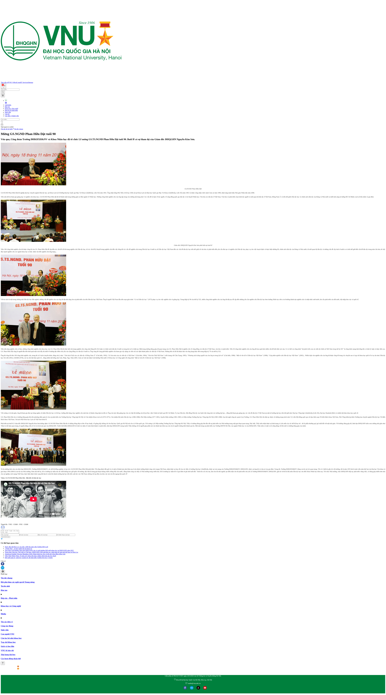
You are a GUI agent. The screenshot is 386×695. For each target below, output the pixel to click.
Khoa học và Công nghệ (11, 606)
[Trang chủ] (61, 81)
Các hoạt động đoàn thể (11, 659)
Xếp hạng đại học (8, 654)
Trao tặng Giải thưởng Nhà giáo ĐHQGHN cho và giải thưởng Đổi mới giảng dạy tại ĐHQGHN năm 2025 (39, 550)
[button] (193, 564)
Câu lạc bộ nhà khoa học (11, 638)
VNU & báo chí (7, 650)
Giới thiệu (8, 105)
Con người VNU (7, 634)
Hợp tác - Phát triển (9, 598)
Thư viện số (4, 82)
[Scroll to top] (3, 663)
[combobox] (3, 86)
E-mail (18, 82)
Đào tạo (7, 107)
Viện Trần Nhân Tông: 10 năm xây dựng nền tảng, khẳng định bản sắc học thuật (30, 556)
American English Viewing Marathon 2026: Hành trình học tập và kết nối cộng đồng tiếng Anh (35, 554)
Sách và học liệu (7, 646)
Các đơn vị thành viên (12, 116)
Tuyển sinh (5, 586)
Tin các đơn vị (7, 622)
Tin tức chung (18, 129)
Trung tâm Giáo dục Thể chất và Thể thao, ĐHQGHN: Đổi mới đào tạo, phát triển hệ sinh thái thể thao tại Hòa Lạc (41, 552)
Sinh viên (8, 112)
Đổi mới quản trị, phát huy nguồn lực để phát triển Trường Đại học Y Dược (29, 558)
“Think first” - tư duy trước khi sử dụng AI (18, 548)
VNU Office (12, 82)
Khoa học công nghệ (11, 108)
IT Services (24, 82)
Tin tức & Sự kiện (7, 129)
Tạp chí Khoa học (8, 642)
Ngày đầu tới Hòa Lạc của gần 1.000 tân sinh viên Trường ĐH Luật (26, 547)
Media (3, 614)
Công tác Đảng (7, 626)
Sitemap (30, 82)
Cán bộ (7, 114)
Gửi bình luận (6, 537)
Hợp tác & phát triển (11, 110)
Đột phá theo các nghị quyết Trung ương (18, 582)
